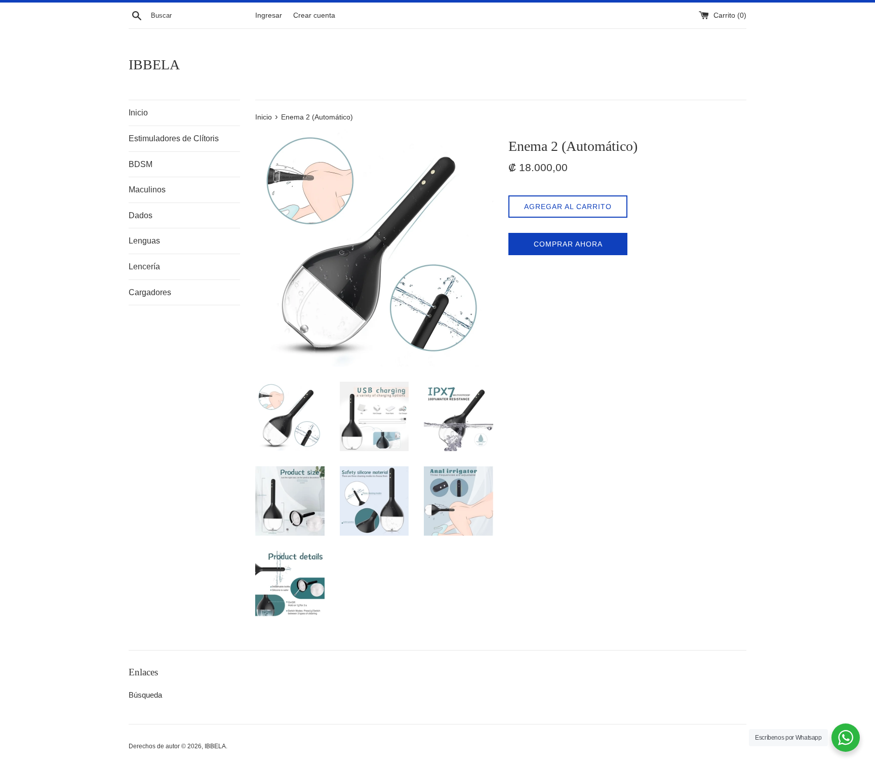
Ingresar (268, 15)
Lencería (144, 266)
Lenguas (144, 240)
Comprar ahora (568, 244)
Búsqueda (145, 695)
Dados (140, 215)
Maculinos (147, 189)
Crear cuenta (314, 15)
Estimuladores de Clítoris (174, 138)
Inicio (138, 112)
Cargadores (150, 292)
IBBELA (154, 64)
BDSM (140, 164)
